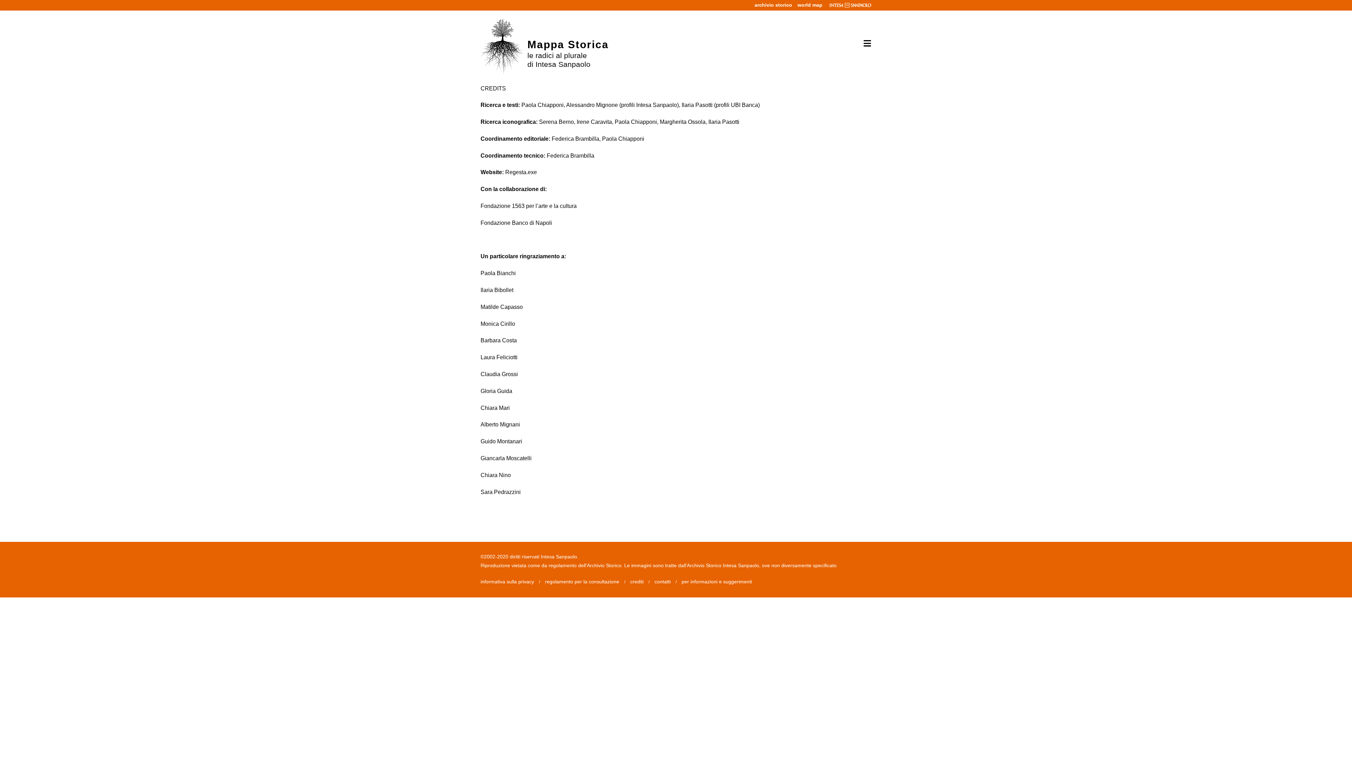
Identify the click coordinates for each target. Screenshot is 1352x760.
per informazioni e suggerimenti (717, 581)
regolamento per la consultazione (582, 581)
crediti (637, 581)
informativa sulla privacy (507, 581)
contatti (663, 581)
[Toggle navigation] (864, 43)
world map (809, 5)
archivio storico (773, 5)
